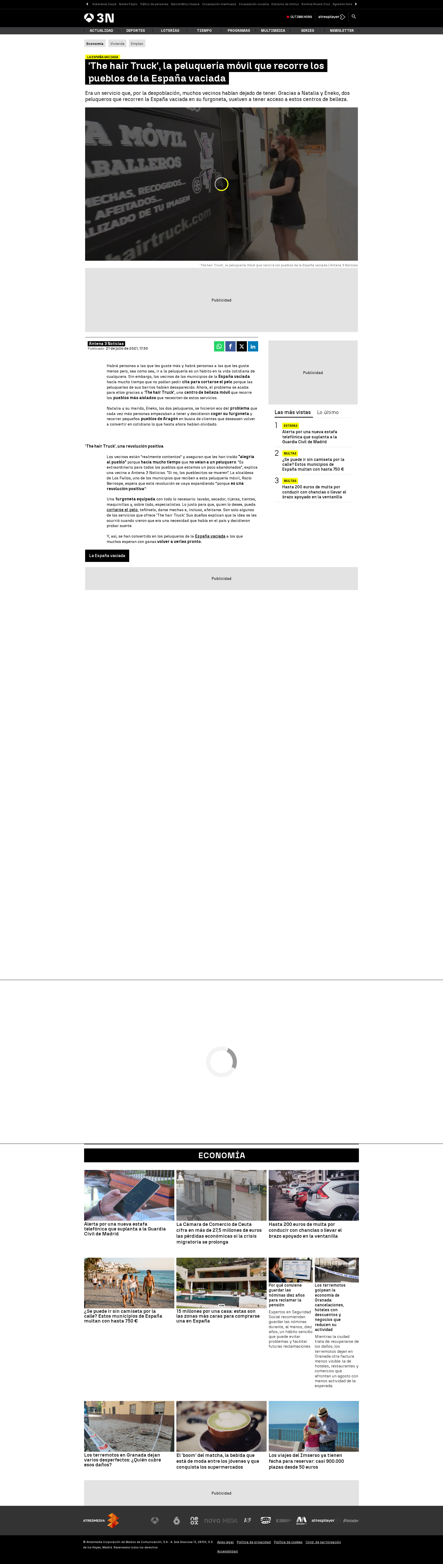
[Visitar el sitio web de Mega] (230, 1521)
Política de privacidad (254, 1542)
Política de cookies (288, 1542)
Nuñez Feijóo (128, 4)
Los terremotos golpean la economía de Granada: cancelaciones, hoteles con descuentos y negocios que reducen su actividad (330, 1307)
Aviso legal (225, 1542)
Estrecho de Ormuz (285, 4)
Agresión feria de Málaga (350, 4)
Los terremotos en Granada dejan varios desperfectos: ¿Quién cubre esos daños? (122, 1459)
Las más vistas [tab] (293, 412)
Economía (221, 1155)
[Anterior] (87, 4)
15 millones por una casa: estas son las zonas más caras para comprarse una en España (218, 1316)
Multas (290, 453)
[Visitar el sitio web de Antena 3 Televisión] (158, 1521)
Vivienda (117, 44)
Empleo (137, 44)
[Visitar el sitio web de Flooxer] (351, 1521)
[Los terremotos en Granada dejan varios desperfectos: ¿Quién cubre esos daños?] (129, 1426)
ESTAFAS (290, 426)
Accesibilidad (227, 1551)
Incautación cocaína (254, 4)
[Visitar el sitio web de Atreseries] (248, 1521)
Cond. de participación (323, 1542)
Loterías (170, 30)
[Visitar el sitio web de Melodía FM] (301, 1521)
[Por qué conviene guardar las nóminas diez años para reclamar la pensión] (291, 1270)
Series (307, 30)
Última (301, 17)
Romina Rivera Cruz (315, 4)
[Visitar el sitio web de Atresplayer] (326, 1521)
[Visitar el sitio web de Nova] (212, 1521)
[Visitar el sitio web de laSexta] (176, 1521)
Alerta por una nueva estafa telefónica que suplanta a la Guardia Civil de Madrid (309, 436)
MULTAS (290, 481)
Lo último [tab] (328, 412)
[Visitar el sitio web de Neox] (194, 1521)
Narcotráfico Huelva (185, 4)
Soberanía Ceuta (104, 4)
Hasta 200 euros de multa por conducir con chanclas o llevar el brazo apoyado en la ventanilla (314, 492)
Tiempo (204, 30)
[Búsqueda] (354, 17)
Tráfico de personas (154, 4)
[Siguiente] (356, 4)
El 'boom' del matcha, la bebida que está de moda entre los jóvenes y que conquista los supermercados (217, 1461)
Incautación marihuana (219, 4)
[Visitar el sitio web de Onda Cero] (266, 1521)
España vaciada (210, 536)
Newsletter (342, 30)
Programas (239, 30)
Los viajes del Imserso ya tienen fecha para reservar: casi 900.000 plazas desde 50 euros (306, 1461)
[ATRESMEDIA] (101, 1520)
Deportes (135, 30)
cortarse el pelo (122, 509)
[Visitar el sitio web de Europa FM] (283, 1521)
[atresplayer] (331, 17)
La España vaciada (107, 555)
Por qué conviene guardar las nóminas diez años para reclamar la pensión (287, 1295)
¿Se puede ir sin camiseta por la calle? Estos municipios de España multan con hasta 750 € (313, 464)
